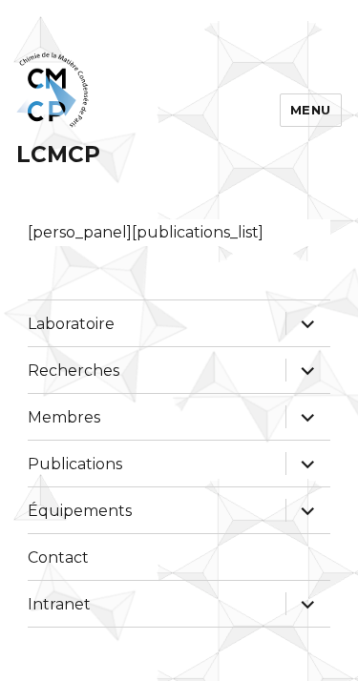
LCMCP (58, 154)
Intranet (59, 604)
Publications (75, 464)
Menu (310, 109)
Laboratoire (71, 324)
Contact (58, 557)
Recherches (73, 370)
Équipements (80, 511)
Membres (64, 417)
